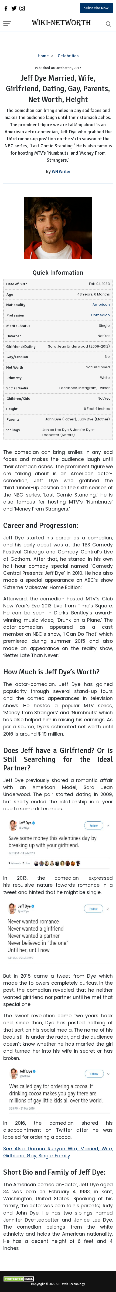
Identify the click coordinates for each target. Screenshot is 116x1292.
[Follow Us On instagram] (22, 8)
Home (43, 56)
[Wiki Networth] (60, 23)
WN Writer (61, 171)
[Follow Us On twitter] (14, 8)
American (101, 304)
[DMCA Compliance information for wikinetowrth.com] (58, 1279)
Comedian (100, 315)
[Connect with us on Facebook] (6, 8)
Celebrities (68, 56)
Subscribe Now (96, 8)
